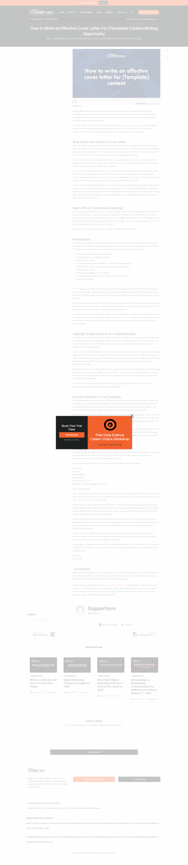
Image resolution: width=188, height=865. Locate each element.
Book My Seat (72, 435)
